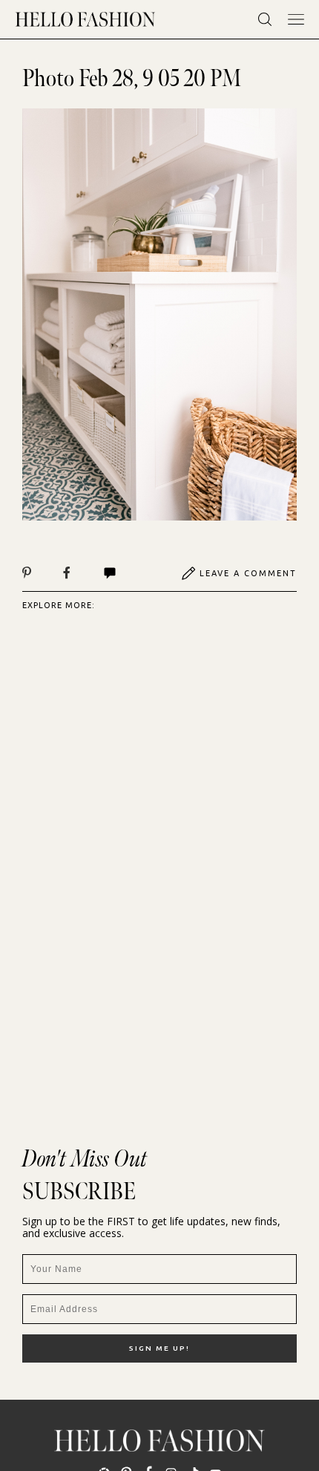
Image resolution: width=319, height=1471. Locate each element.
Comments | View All (125, 573)
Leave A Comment (248, 573)
